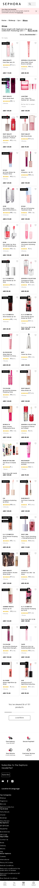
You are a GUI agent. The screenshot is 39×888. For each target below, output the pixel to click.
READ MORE (32, 31)
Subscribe (6, 775)
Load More (19, 718)
